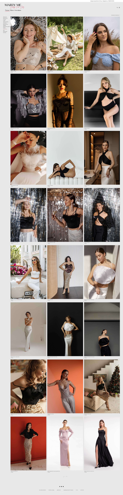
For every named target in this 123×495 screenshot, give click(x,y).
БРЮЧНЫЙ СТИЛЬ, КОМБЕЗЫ (6, 26)
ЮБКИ (4, 30)
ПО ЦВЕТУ (4, 20)
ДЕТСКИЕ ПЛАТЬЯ (5, 31)
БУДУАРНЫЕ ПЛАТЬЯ (5, 24)
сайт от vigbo (61, 492)
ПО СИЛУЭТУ (4, 19)
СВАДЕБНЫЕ (4, 25)
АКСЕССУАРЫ (4, 32)
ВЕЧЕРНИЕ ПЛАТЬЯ (5, 18)
